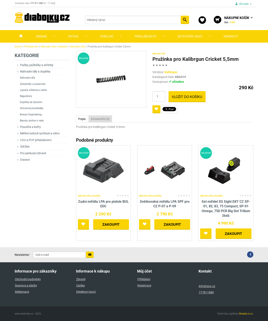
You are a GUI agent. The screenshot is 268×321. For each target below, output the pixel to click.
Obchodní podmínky (28, 279)
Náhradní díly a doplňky (35, 71)
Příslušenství (145, 36)
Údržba (25, 146)
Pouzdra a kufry (30, 127)
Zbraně (41, 36)
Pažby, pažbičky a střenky (36, 65)
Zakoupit (111, 224)
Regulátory (26, 96)
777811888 (206, 292)
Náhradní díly (27, 77)
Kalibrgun (170, 72)
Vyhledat (185, 20)
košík (237, 20)
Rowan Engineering (31, 114)
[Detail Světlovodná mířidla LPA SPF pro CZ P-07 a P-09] (164, 170)
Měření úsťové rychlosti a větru (40, 133)
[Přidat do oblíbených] (156, 109)
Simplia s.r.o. (246, 313)
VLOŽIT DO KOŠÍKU (187, 96)
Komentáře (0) (100, 119)
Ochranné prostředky (31, 108)
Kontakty (231, 36)
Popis (82, 119)
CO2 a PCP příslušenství (35, 140)
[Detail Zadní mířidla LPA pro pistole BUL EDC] (103, 170)
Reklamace (22, 291)
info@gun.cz (207, 286)
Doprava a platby (26, 285)
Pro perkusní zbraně (33, 153)
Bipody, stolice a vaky (32, 120)
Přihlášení (143, 279)
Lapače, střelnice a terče (33, 90)
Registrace (144, 285)
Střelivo (106, 36)
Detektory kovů (190, 36)
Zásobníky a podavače (32, 84)
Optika (73, 36)
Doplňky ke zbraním (31, 102)
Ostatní (25, 159)
